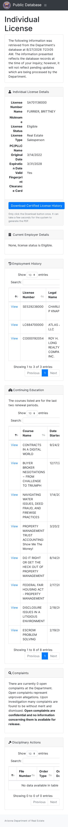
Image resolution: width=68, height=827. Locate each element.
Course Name (28, 433)
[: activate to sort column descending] (14, 295)
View (14, 306)
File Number (25, 773)
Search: (16, 282)
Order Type (43, 773)
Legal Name (52, 295)
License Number (29, 295)
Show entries (33, 274)
